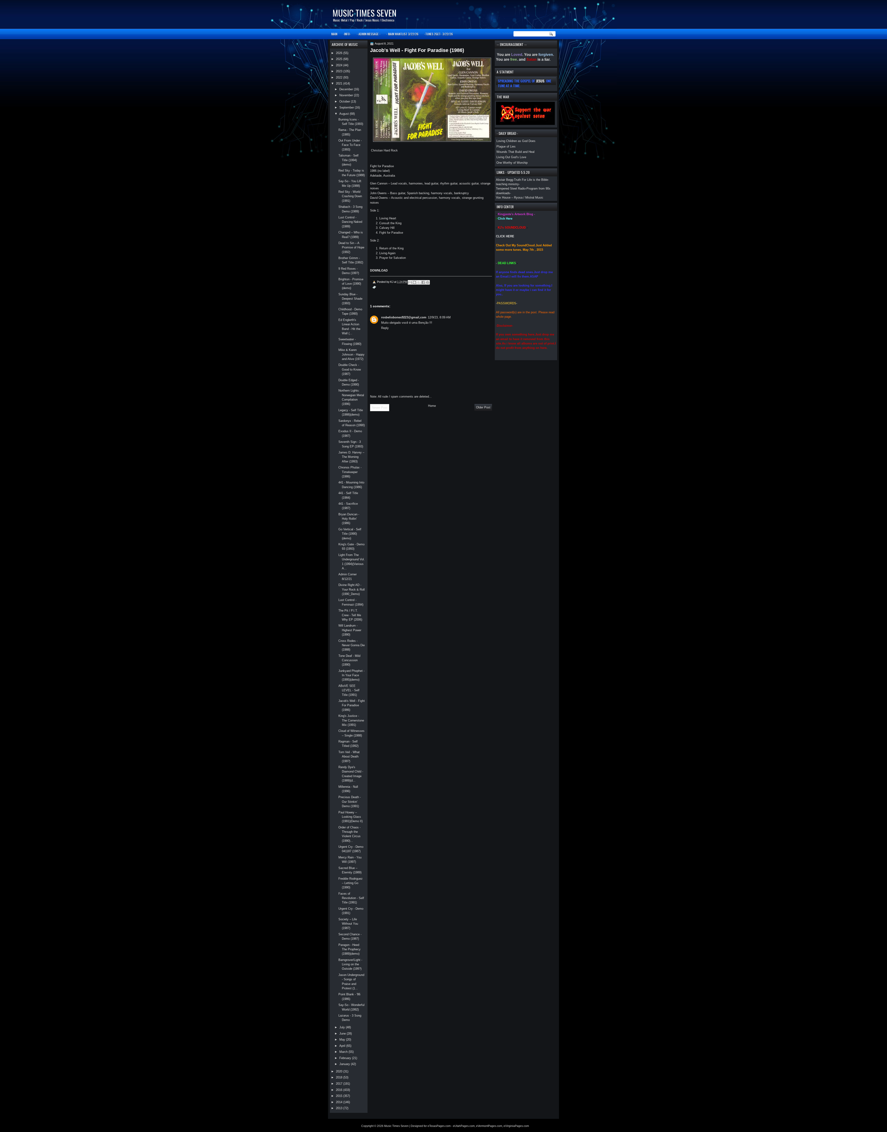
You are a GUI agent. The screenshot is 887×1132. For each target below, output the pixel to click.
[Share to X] (418, 282)
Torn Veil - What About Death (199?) (349, 756)
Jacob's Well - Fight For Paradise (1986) (351, 705)
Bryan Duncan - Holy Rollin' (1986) (348, 519)
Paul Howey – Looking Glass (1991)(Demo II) (350, 817)
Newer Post (379, 407)
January (345, 1064)
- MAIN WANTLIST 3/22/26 (402, 33)
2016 (339, 1090)
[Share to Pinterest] (427, 282)
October (345, 101)
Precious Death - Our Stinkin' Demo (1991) (349, 801)
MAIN (334, 33)
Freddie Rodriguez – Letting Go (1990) (350, 883)
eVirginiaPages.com (516, 1126)
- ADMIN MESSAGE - (368, 33)
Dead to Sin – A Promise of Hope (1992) (351, 247)
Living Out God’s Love (511, 157)
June (343, 1033)
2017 (339, 1083)
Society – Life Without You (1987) (348, 924)
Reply (385, 328)
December (346, 89)
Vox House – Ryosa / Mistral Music (519, 197)
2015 (339, 1096)
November (346, 95)
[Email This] (410, 282)
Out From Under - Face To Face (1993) (350, 145)
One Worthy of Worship (512, 162)
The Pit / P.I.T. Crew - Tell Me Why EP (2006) (350, 615)
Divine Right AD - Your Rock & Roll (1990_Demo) (351, 589)
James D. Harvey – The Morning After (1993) (351, 457)
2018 (339, 1077)
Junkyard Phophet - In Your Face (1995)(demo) (351, 675)
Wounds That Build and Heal (515, 152)
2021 (339, 83)
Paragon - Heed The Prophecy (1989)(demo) (349, 949)
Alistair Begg (504, 179)
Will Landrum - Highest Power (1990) (349, 630)
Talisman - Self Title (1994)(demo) (348, 160)
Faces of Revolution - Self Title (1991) (351, 898)
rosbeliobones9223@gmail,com (403, 317)
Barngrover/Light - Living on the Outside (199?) (350, 964)
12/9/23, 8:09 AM (439, 317)
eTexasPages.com (439, 1126)
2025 (339, 59)
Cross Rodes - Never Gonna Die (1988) (351, 645)
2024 (339, 65)
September (347, 107)
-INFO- (347, 33)
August (344, 113)
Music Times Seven (364, 12)
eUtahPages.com (464, 1126)
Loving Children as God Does (515, 141)
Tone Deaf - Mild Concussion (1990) (349, 660)
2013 (339, 1108)
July (342, 1027)
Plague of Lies (506, 146)
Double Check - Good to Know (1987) (349, 369)
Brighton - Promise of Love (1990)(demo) (350, 284)
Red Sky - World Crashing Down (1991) (350, 196)
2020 (339, 1071)
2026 (339, 53)
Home (432, 406)
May (342, 1039)
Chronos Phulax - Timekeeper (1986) (349, 472)
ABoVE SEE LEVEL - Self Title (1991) (348, 690)
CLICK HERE (505, 236)
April (342, 1045)
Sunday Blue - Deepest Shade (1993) (350, 299)
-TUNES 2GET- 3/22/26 (438, 33)
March (344, 1052)
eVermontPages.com (489, 1126)
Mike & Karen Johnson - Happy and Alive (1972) (351, 354)
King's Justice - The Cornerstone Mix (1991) (351, 720)
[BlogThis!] (414, 282)
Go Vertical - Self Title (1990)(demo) (349, 534)
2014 (339, 1102)
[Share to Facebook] (423, 282)
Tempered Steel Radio (511, 188)
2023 (339, 71)
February (345, 1058)
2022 (339, 77)
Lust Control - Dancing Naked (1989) (350, 222)
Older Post (483, 407)
